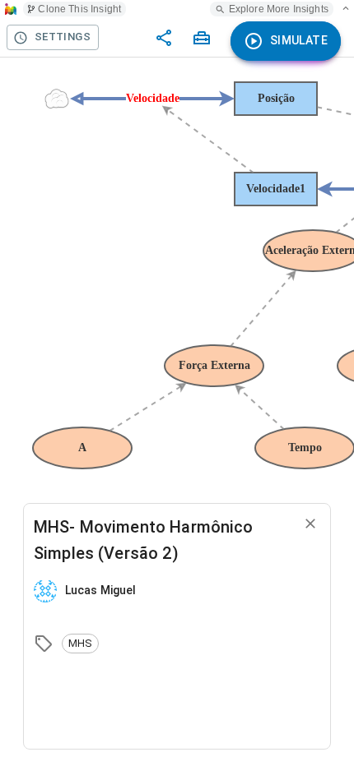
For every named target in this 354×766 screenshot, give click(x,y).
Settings (63, 36)
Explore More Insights (278, 9)
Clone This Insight (79, 9)
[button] (80, 643)
